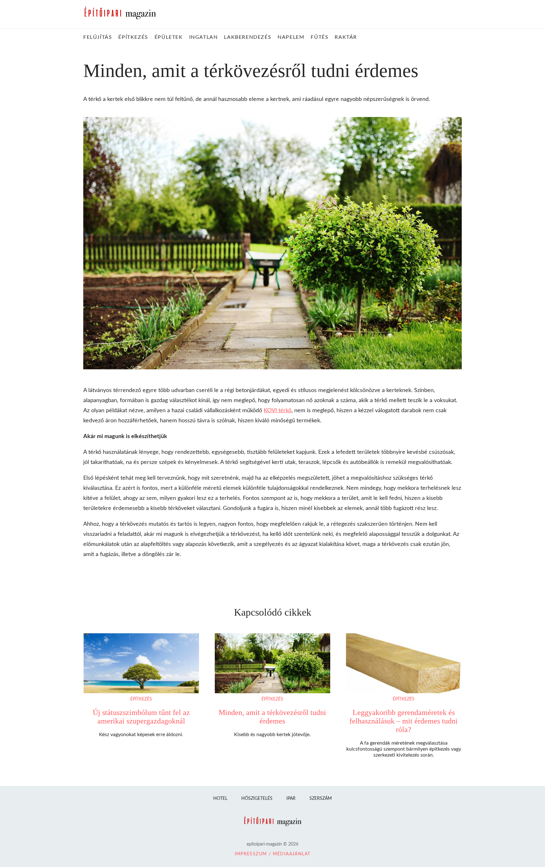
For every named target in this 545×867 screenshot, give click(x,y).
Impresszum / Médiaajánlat (273, 854)
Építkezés (141, 699)
